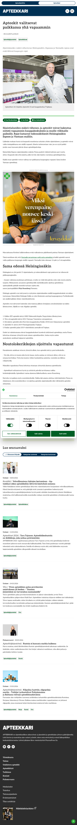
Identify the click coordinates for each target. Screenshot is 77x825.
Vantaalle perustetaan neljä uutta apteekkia (37, 257)
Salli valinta (38, 434)
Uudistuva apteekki (11, 765)
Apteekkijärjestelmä (10, 39)
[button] (67, 11)
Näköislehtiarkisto (25, 808)
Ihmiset (6, 776)
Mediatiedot (8, 787)
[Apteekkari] (15, 11)
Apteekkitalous (23, 504)
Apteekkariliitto (20, 3)
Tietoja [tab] (63, 396)
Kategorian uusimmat (30, 454)
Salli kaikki (63, 434)
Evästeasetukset (9, 798)
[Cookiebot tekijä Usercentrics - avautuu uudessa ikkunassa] (66, 389)
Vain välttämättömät (14, 434)
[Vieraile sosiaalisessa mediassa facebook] (8, 746)
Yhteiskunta (8, 757)
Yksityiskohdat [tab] (38, 396)
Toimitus (6, 790)
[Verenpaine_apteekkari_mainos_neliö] (38, 207)
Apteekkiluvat (23, 39)
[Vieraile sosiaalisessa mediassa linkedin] (4, 746)
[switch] (29, 425)
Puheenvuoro (8, 779)
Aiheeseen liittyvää (13, 454)
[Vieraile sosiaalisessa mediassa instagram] (13, 746)
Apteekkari (56, 3)
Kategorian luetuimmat (48, 454)
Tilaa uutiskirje (9, 801)
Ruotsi (21, 658)
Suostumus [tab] (13, 396)
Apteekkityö (8, 768)
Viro (20, 612)
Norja (20, 709)
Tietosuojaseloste (10, 794)
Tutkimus (7, 772)
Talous (5, 761)
